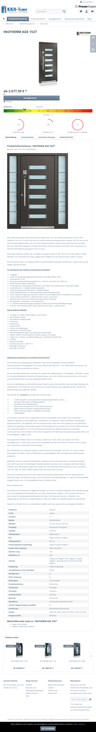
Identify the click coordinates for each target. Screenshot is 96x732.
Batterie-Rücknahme (56, 685)
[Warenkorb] (92, 11)
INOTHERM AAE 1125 (48, 661)
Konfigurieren (30, 98)
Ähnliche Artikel (11, 637)
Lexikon (51, 688)
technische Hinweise (46, 137)
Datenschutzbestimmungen (81, 707)
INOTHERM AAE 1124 (19, 661)
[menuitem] (51, 11)
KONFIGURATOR (66, 137)
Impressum (52, 693)
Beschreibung (10, 137)
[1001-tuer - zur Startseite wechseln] (14, 10)
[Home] (3, 19)
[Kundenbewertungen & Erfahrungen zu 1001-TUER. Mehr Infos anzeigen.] (85, 6)
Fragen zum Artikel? (19, 624)
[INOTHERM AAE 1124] (19, 651)
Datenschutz (53, 690)
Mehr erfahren (79, 724)
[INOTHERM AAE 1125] (48, 651)
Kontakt (29, 685)
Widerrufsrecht (32, 693)
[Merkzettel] (80, 11)
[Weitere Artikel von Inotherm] (83, 34)
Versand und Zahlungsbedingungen (35, 689)
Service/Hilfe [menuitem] (87, 2)
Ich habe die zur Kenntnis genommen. (81, 707)
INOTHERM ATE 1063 (77, 661)
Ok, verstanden (48, 728)
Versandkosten (43, 719)
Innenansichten (27, 137)
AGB (27, 696)
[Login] (86, 11)
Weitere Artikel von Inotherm (22, 626)
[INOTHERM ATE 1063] (77, 651)
